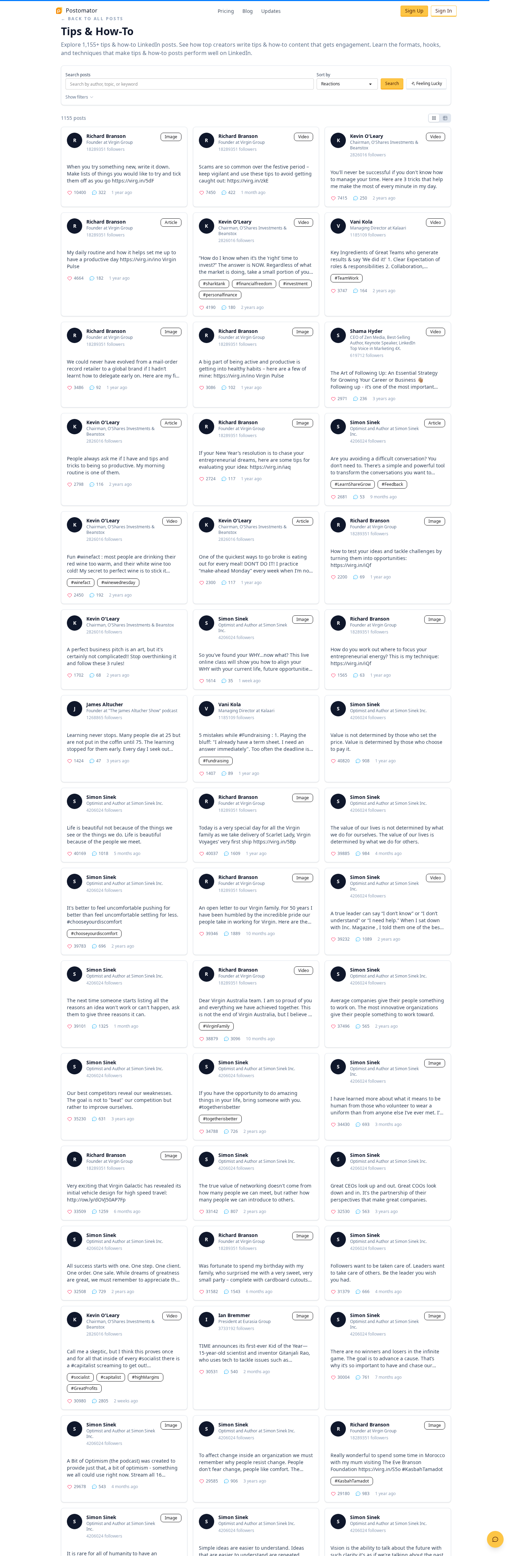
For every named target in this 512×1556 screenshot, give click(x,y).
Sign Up (414, 10)
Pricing (226, 11)
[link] (124, 167)
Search (392, 83)
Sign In (443, 10)
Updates (271, 11)
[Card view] (434, 118)
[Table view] (445, 118)
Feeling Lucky (429, 83)
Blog (247, 11)
